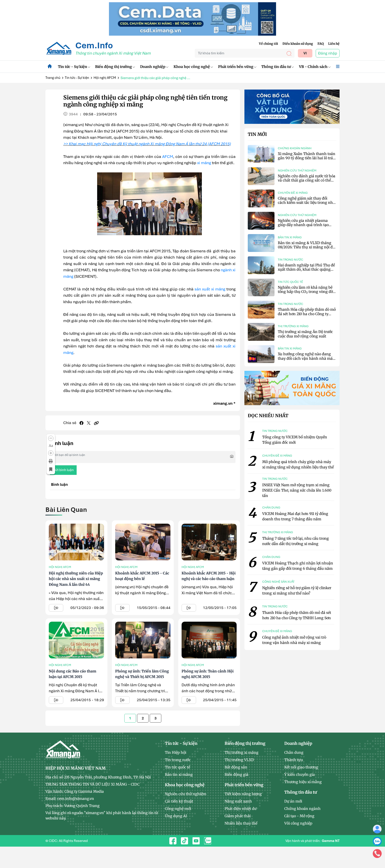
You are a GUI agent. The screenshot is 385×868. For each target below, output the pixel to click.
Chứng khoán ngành (294, 148)
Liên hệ (334, 44)
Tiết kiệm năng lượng (243, 794)
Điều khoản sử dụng (298, 44)
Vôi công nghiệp (298, 823)
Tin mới (257, 134)
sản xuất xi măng (210, 289)
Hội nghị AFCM (105, 78)
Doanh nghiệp (152, 66)
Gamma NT (331, 841)
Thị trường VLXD (239, 760)
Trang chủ (52, 78)
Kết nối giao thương (301, 767)
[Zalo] (377, 841)
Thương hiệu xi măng (303, 782)
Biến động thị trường (113, 66)
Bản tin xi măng (290, 237)
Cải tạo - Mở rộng (299, 816)
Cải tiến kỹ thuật (179, 801)
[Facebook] (82, 423)
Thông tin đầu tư (276, 66)
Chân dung (293, 752)
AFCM (167, 156)
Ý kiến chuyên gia (299, 774)
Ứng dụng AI (176, 816)
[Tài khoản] (377, 829)
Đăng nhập (327, 53)
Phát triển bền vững (235, 66)
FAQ (320, 44)
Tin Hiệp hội (175, 752)
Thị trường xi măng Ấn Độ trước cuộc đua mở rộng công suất (305, 333)
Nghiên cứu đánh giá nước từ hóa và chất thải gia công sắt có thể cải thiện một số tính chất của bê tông (306, 182)
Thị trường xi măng (293, 326)
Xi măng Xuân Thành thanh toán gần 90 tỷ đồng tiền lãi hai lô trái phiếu (306, 157)
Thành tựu (293, 760)
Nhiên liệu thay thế (241, 823)
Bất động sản (236, 767)
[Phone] (377, 853)
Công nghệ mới (178, 808)
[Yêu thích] (50, 469)
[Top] (192, 18)
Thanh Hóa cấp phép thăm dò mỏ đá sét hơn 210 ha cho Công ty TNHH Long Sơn (307, 313)
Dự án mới (293, 801)
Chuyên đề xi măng (293, 193)
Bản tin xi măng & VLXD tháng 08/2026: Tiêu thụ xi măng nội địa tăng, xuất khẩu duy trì (307, 247)
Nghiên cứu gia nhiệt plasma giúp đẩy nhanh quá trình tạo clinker (303, 224)
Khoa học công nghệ (192, 66)
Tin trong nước (290, 259)
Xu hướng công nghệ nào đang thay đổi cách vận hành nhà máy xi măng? (306, 358)
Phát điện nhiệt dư (240, 808)
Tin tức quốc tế (290, 282)
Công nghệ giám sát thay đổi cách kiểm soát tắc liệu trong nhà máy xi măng (306, 202)
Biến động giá (236, 774)
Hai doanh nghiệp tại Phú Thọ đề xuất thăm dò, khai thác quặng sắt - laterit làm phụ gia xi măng (306, 269)
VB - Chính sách (313, 66)
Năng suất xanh (238, 801)
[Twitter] (88, 423)
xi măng (204, 162)
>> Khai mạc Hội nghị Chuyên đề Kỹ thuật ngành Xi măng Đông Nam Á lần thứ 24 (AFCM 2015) (147, 143)
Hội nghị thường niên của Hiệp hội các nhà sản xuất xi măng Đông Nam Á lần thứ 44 (76, 579)
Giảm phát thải (238, 816)
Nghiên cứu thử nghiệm (297, 170)
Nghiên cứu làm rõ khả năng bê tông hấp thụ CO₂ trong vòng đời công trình (306, 291)
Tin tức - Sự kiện (72, 66)
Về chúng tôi (268, 44)
